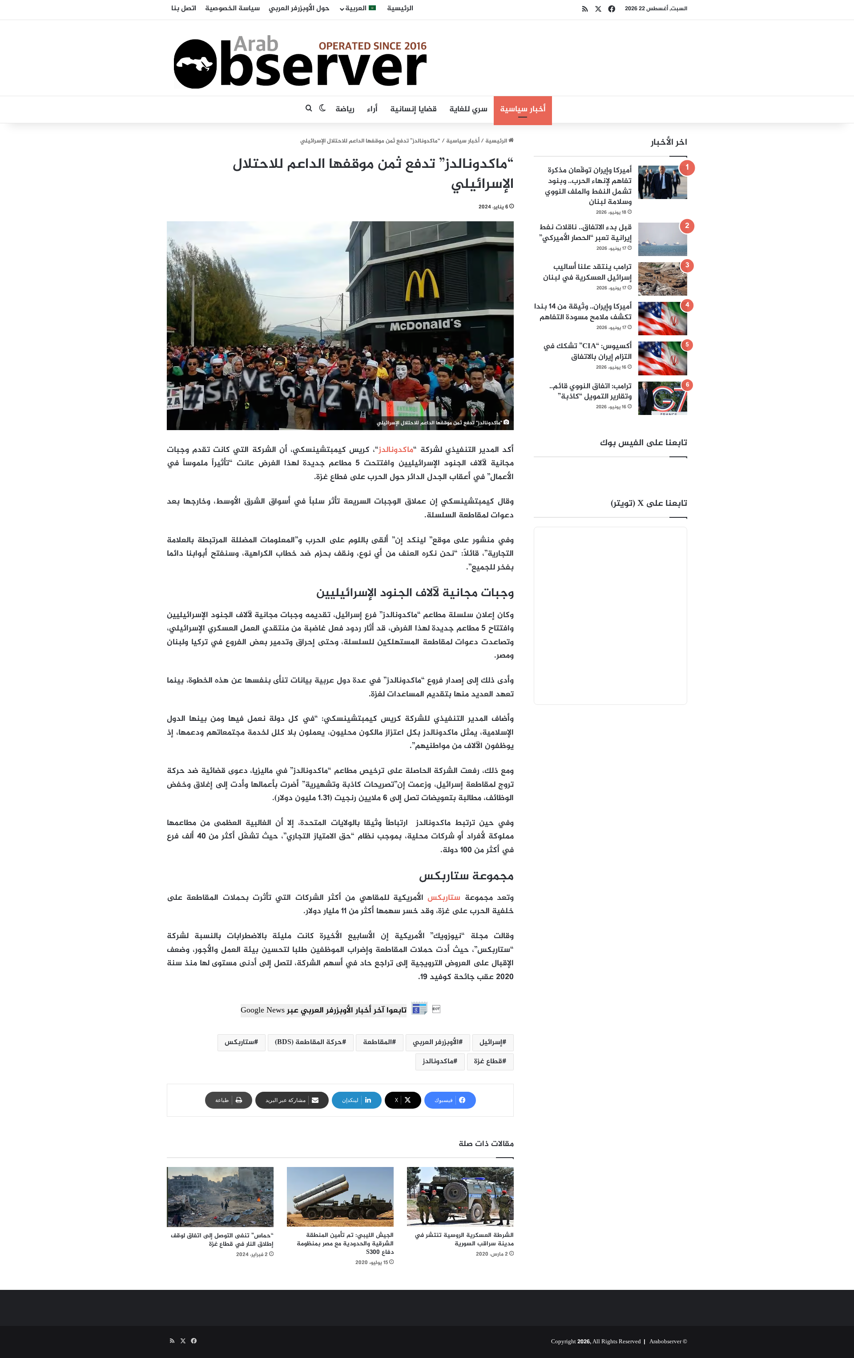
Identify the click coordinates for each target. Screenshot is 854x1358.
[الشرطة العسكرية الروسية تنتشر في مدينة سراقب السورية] (460, 1197)
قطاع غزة (488, 1062)
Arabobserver (665, 1342)
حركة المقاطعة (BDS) (308, 1043)
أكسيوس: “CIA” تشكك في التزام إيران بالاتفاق (587, 351)
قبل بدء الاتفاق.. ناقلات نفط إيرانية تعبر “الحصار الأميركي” (585, 232)
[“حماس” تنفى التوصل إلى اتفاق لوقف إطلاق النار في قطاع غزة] (220, 1197)
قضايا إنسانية (413, 109)
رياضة (344, 109)
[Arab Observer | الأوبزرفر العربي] (300, 58)
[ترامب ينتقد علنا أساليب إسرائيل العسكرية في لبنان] (662, 279)
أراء (372, 109)
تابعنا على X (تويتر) (649, 503)
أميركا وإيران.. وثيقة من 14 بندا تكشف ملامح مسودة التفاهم (583, 312)
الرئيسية (400, 9)
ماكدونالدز (396, 450)
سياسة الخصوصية (232, 9)
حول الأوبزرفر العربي (299, 9)
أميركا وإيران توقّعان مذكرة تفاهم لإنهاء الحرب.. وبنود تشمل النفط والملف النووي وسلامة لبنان (588, 186)
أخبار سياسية (523, 109)
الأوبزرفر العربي (436, 1043)
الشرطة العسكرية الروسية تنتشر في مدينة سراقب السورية (464, 1239)
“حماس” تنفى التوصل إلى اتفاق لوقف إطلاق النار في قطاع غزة (222, 1240)
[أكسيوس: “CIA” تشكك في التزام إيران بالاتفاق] (662, 358)
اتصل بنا (183, 9)
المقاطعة (377, 1043)
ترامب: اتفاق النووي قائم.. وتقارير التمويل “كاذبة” (590, 391)
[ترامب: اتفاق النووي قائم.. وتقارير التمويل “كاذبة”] (662, 398)
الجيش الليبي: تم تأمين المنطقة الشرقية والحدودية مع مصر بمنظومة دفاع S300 (345, 1243)
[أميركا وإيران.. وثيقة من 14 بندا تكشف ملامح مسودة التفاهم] (662, 318)
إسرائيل (490, 1043)
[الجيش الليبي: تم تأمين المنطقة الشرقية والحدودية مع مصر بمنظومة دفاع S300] (340, 1197)
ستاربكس (443, 898)
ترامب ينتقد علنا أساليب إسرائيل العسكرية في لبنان (587, 272)
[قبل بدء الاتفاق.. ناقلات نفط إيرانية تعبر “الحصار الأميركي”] (662, 239)
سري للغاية (468, 109)
